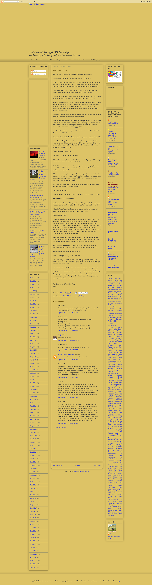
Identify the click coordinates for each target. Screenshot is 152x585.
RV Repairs (82, 296)
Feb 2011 (33, 524)
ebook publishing (115, 336)
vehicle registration (117, 494)
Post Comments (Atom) (81, 471)
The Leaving (117, 479)
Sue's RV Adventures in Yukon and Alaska (113, 257)
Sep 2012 (33, 462)
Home (77, 466)
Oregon (110, 412)
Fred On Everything (112, 239)
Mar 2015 (33, 363)
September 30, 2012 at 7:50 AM (68, 397)
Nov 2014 (33, 376)
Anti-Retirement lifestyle (115, 284)
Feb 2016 (33, 327)
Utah (109, 494)
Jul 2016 (33, 310)
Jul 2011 (33, 508)
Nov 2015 (33, 337)
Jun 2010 (33, 551)
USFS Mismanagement (115, 492)
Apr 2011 (33, 518)
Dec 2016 (33, 294)
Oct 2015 (33, 340)
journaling (110, 377)
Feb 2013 (33, 445)
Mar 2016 (33, 324)
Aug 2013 (33, 426)
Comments (36, 74)
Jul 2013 (33, 429)
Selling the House (115, 473)
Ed (58, 382)
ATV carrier (110, 291)
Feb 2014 (33, 406)
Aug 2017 (33, 287)
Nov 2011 (33, 495)
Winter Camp (115, 508)
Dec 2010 (33, 531)
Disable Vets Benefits (115, 332)
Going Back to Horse (115, 356)
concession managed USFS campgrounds (115, 315)
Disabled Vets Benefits (115, 334)
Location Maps (117, 382)
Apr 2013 (33, 439)
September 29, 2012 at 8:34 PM (68, 377)
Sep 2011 (33, 501)
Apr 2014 (33, 399)
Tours (120, 487)
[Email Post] (75, 293)
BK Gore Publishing (36, 60)
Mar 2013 (33, 442)
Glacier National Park (115, 352)
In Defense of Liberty (115, 367)
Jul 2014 (33, 389)
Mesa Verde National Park (115, 389)
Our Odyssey (112, 122)
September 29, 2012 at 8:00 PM (68, 359)
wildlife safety (117, 507)
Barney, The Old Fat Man (66, 354)
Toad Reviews (111, 484)
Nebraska (115, 408)
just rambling (62, 296)
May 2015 (33, 356)
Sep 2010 (33, 541)
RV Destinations (115, 444)
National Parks (115, 405)
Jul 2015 (33, 350)
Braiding (116, 298)
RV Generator (117, 448)
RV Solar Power (115, 467)
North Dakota (118, 410)
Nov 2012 (33, 455)
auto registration (118, 291)
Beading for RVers (115, 294)
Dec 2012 (33, 452)
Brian (112, 534)
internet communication (113, 372)
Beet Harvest (112, 296)
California (111, 305)
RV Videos (118, 470)
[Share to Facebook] (85, 293)
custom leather (112, 329)
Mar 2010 (33, 560)
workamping (112, 510)
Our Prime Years (113, 173)
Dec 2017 (33, 281)
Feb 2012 (33, 485)
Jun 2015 (33, 353)
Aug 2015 (33, 347)
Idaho (118, 366)
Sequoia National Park (115, 475)
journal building (115, 375)
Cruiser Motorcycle (112, 324)
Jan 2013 (33, 449)
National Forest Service (115, 401)
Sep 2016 (33, 304)
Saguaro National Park (115, 472)
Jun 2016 (33, 314)
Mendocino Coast (117, 387)
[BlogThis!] (81, 293)
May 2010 (33, 554)
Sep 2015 (33, 343)
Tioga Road (119, 482)
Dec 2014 (33, 373)
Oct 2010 (33, 537)
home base (111, 366)
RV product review (115, 458)
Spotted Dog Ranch (112, 213)
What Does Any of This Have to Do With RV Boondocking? (37, 213)
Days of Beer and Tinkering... (42, 153)
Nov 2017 (33, 284)
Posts (35, 71)
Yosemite (115, 514)
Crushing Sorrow (115, 327)
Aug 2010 (33, 544)
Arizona (111, 287)
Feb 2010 (33, 564)
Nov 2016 (33, 297)
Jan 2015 (33, 370)
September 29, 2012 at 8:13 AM (68, 313)
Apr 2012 (33, 478)
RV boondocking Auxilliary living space (115, 430)
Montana (111, 393)
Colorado (111, 313)
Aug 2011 (33, 505)
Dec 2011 (33, 491)
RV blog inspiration (113, 426)
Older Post (97, 466)
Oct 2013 (33, 419)
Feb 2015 (33, 366)
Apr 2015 (33, 360)
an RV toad (112, 283)
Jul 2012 (33, 468)
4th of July (112, 278)
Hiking (120, 364)
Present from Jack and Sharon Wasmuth (113, 189)
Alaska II (119, 282)
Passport (119, 414)
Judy (59, 335)
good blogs (112, 357)
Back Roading (115, 293)
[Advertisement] (77, 446)
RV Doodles (111, 446)
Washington (111, 503)
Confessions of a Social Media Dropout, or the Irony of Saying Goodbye (113, 219)
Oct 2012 (33, 458)
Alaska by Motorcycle (115, 281)
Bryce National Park (113, 301)
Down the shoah (113, 123)
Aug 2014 (33, 386)
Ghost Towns (118, 350)
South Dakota (112, 477)
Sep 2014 (33, 383)
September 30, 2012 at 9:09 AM (68, 423)
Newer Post (57, 466)
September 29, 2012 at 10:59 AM (68, 340)
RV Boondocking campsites (115, 434)
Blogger (118, 581)
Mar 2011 (33, 521)
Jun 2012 (33, 472)
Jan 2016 (33, 330)
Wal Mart (117, 501)
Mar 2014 (33, 403)
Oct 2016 (33, 301)
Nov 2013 (33, 416)
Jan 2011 (33, 528)
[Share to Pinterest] (87, 293)
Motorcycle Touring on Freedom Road (75, 60)
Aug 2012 (33, 465)
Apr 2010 (33, 557)
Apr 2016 (33, 320)
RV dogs (119, 445)
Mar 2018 (33, 278)
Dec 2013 (33, 412)
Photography (117, 417)
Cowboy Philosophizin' (115, 320)
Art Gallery (119, 289)
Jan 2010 (33, 567)
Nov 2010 (33, 534)
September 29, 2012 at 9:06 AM (68, 330)
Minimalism (110, 391)
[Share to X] (83, 293)
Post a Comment (61, 427)
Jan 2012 (33, 488)
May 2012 (33, 475)
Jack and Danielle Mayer (113, 266)
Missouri (119, 391)
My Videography (95, 60)
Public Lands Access (115, 421)
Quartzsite (111, 423)
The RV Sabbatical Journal (112, 133)
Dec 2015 (33, 334)
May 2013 (33, 435)
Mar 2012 (33, 481)
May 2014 (33, 396)
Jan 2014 (33, 409)
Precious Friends (115, 419)
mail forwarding (112, 386)
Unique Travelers (116, 491)
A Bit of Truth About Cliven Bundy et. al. (36, 196)
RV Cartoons (112, 441)
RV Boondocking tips (115, 439)
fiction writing (113, 340)
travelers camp (112, 489)
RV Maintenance (72, 296)
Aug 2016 (33, 307)
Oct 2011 (33, 498)
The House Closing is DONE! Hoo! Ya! (37, 231)
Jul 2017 (33, 291)
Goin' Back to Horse (115, 354)
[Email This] (79, 293)
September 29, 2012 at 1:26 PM (68, 350)
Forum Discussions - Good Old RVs (113, 184)
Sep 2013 (33, 422)
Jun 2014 (33, 393)
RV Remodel (117, 461)
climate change (117, 312)
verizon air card (115, 496)
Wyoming (119, 510)
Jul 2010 (33, 547)
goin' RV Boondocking (53, 60)
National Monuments (115, 403)
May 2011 (33, 514)
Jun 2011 (33, 511)
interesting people (115, 370)
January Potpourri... (114, 174)
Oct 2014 (33, 380)
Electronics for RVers (115, 338)
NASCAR (119, 400)
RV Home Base (113, 450)
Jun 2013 (33, 432)
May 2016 (33, 317)
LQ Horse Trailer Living (115, 384)
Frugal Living (113, 347)
